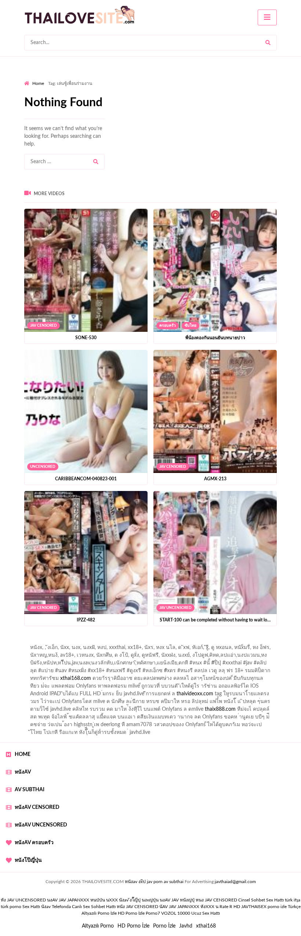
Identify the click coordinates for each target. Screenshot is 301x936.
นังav (46, 906)
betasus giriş (38, 711)
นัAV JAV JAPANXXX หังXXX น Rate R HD (199, 906)
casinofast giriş (234, 711)
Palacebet (113, 657)
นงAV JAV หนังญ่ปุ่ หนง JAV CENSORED (198, 900)
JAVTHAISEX (253, 906)
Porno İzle (164, 926)
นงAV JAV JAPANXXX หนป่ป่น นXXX (82, 900)
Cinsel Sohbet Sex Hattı (261, 900)
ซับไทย (190, 325)
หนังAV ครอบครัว (34, 842)
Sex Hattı (31, 906)
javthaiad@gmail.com (235, 881)
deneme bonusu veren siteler (56, 695)
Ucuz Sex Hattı (205, 913)
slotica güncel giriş (219, 641)
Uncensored (42, 467)
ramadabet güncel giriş (105, 649)
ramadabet (241, 680)
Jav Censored (43, 325)
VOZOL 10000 (175, 913)
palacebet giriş (249, 664)
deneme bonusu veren (105, 672)
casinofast (141, 657)
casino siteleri (213, 688)
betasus (66, 711)
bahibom (169, 657)
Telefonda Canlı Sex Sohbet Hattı (84, 906)
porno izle (50, 641)
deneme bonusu (113, 695)
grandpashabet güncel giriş (260, 649)
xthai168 (206, 926)
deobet (36, 672)
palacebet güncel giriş (270, 641)
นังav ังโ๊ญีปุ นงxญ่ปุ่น (139, 900)
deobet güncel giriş (159, 664)
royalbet (145, 672)
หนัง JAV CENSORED (137, 906)
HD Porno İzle (133, 926)
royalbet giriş (285, 664)
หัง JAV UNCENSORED (23, 900)
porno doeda (77, 641)
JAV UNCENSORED (175, 608)
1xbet (281, 703)
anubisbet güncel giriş (161, 649)
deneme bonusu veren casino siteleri (98, 688)
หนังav (23, 772)
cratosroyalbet (168, 711)
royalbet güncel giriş (115, 641)
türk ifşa (292, 900)
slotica (275, 672)
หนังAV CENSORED (37, 807)
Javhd (185, 926)
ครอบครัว (167, 325)
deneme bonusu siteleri (260, 688)
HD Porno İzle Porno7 (139, 913)
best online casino (136, 703)
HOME (22, 754)
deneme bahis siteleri (168, 688)
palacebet (66, 664)
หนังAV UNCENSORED (41, 825)
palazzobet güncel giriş (49, 649)
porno (31, 641)
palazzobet (62, 672)
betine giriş (197, 657)
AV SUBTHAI (29, 789)
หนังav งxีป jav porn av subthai (154, 881)
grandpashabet (208, 649)
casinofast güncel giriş (168, 641)
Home (38, 83)
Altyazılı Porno (98, 926)
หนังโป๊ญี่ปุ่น (28, 860)
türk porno (11, 906)
